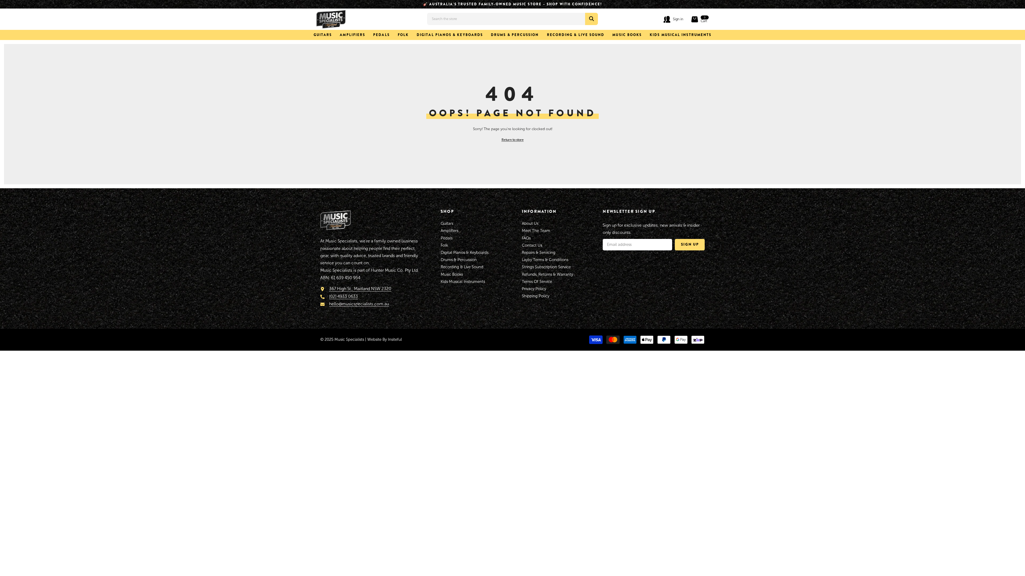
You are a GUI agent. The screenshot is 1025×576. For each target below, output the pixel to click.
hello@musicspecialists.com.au (359, 304)
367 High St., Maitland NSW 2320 (360, 288)
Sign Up (690, 244)
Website (374, 339)
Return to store (513, 140)
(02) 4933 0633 (343, 296)
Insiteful (395, 339)
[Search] (512, 19)
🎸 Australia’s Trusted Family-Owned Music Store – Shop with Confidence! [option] (512, 4)
